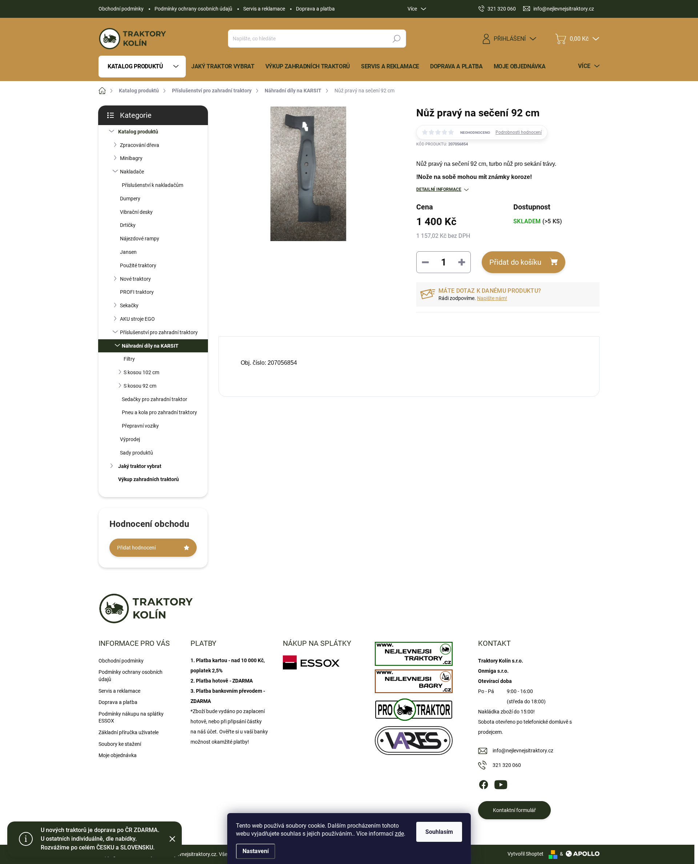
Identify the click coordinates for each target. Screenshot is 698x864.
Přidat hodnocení (136, 548)
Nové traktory (135, 279)
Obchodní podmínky (121, 9)
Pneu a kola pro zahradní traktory (159, 412)
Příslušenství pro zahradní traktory (159, 332)
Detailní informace (438, 189)
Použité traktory (138, 265)
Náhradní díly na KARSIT (150, 346)
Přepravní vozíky (140, 426)
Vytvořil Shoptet (525, 854)
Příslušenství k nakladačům (152, 185)
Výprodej (130, 439)
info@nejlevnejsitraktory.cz (523, 750)
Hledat (396, 38)
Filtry (129, 359)
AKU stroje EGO (137, 319)
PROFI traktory (137, 292)
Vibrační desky (136, 212)
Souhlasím (439, 831)
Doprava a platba (315, 9)
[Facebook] (483, 783)
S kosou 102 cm (141, 372)
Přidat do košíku (515, 262)
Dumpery (130, 198)
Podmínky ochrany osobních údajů (193, 9)
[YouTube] (501, 783)
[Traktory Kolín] (413, 652)
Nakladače (132, 172)
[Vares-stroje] (413, 739)
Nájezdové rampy (139, 238)
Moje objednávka (118, 755)
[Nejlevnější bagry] (413, 679)
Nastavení (255, 851)
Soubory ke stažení (120, 744)
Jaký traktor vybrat (139, 466)
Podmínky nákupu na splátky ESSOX (131, 717)
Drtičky (128, 225)
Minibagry (131, 158)
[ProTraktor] (413, 708)
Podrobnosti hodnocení (519, 132)
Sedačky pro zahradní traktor (154, 399)
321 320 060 (507, 765)
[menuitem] (142, 66)
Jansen (128, 252)
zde (399, 833)
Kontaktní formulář (514, 810)
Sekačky (129, 305)
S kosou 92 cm (140, 386)
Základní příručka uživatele (129, 732)
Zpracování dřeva (139, 145)
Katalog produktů (138, 132)
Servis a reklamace (264, 9)
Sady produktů (136, 453)
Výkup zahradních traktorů (148, 479)
